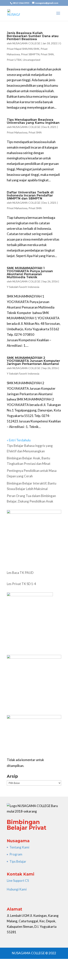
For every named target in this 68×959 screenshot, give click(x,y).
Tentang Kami (19, 847)
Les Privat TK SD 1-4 (21, 584)
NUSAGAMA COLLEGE (26, 43)
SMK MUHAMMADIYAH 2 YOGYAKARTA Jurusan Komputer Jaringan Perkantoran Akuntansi (33, 361)
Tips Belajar (17, 861)
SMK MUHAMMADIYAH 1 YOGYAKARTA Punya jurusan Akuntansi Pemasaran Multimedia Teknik (30, 272)
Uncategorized (31, 59)
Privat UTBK (14, 59)
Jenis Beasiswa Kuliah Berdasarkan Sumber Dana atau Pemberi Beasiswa (33, 36)
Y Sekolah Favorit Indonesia (23, 286)
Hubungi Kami (17, 889)
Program (15, 854)
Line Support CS (18, 881)
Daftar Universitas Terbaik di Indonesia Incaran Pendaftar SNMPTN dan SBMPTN (30, 195)
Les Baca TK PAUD (20, 573)
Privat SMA (47, 54)
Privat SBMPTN (30, 54)
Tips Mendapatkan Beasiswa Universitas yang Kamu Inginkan (33, 121)
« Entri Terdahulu (19, 440)
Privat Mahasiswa (17, 132)
